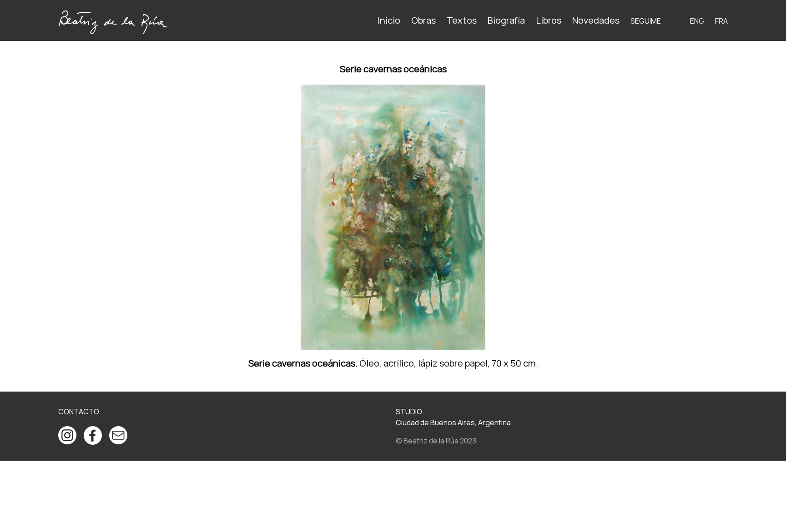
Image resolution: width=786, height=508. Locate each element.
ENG (697, 21)
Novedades (596, 20)
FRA (721, 21)
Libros (548, 20)
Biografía (506, 20)
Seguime (645, 21)
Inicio (389, 20)
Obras (423, 20)
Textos (462, 20)
